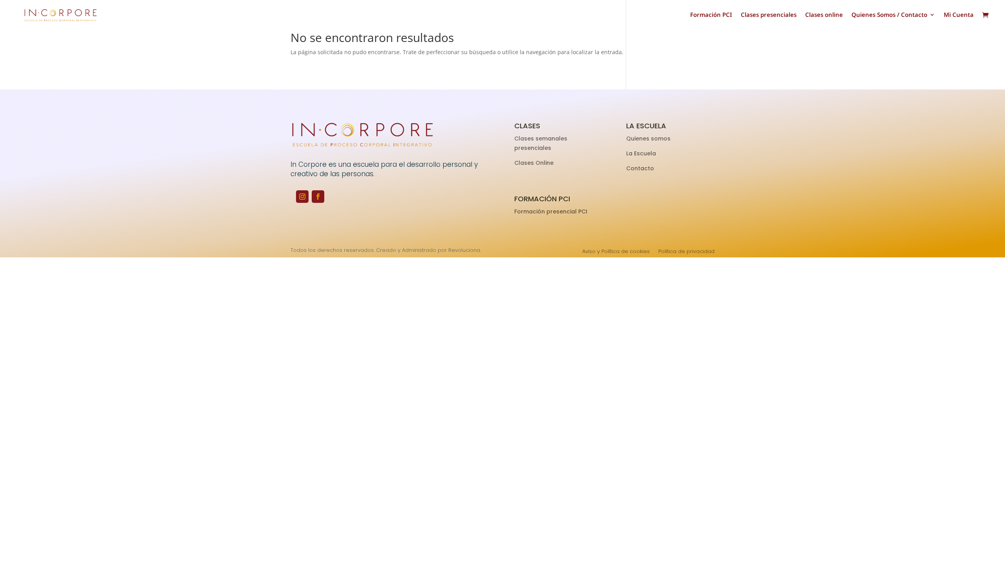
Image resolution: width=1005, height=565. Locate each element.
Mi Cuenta (959, 15)
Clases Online (534, 163)
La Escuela (642, 153)
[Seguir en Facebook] (318, 196)
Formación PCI (711, 15)
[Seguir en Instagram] (302, 196)
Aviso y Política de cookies (616, 252)
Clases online (824, 15)
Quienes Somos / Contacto (889, 15)
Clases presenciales (769, 15)
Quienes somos (649, 138)
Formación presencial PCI (550, 211)
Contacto (640, 168)
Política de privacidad (686, 252)
